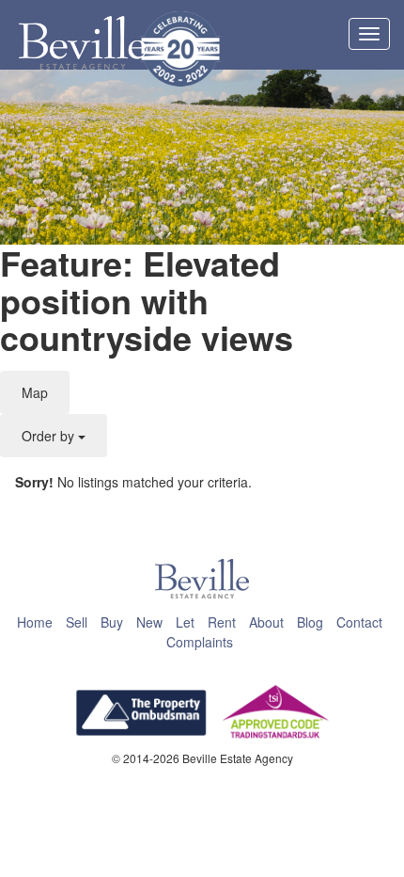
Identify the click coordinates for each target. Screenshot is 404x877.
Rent (222, 622)
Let (185, 622)
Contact (359, 622)
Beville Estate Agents (82, 43)
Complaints (199, 641)
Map (35, 392)
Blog (310, 622)
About (266, 622)
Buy (112, 622)
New (149, 622)
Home (35, 622)
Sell (76, 622)
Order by (50, 435)
